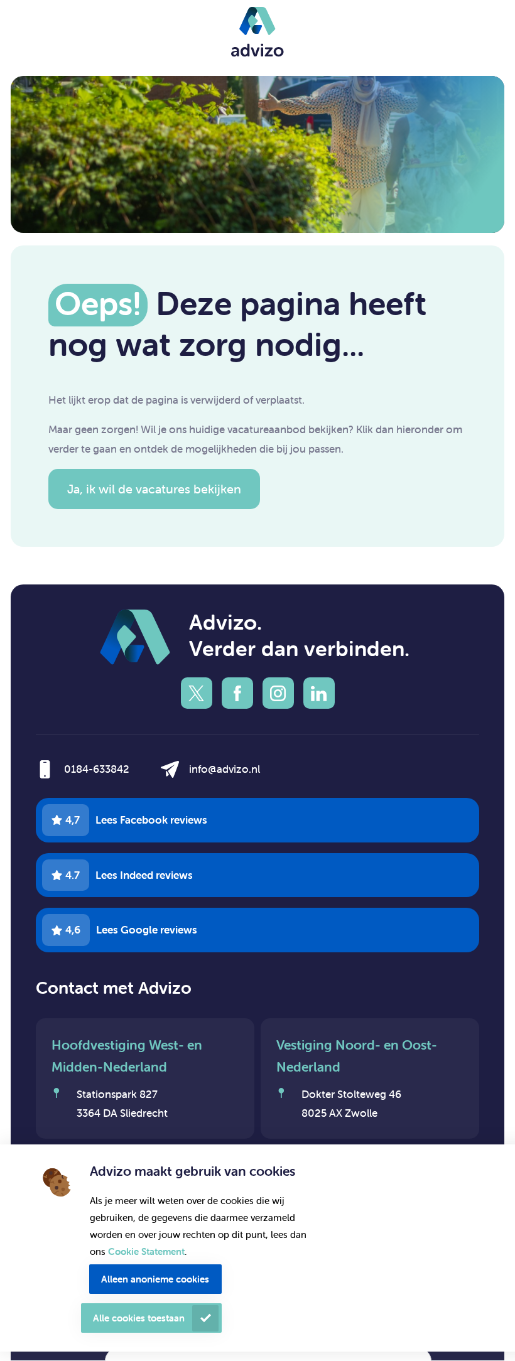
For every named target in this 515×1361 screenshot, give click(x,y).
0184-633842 (96, 769)
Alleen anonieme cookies (155, 1279)
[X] (196, 693)
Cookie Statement (146, 1251)
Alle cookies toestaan (139, 1318)
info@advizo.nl (224, 769)
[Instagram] (278, 693)
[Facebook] (237, 693)
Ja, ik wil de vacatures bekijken (154, 489)
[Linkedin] (319, 693)
